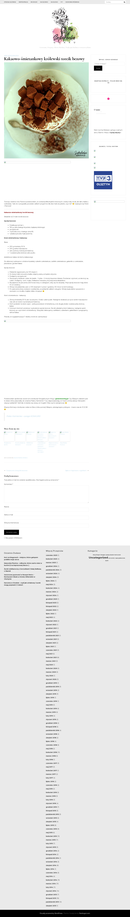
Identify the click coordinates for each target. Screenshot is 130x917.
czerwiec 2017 (51, 763)
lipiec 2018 (50, 741)
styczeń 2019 (51, 719)
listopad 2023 (51, 603)
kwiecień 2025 (51, 559)
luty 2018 (49, 760)
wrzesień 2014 (51, 862)
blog (94, 554)
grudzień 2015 (51, 807)
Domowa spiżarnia (72, 2)
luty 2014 (49, 887)
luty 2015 (49, 843)
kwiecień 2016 (51, 792)
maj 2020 (49, 665)
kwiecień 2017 (51, 770)
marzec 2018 (51, 756)
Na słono (54, 2)
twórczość (117, 554)
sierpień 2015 (51, 822)
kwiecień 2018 (51, 752)
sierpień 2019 (51, 694)
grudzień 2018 (51, 723)
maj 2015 (49, 832)
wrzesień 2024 (51, 573)
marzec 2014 (51, 884)
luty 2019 (49, 716)
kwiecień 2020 (51, 668)
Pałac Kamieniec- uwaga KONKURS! (24, 416)
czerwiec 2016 (51, 785)
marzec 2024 (51, 592)
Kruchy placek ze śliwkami (20, 443)
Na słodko (44, 2)
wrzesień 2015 (51, 818)
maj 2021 (49, 654)
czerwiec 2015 (51, 829)
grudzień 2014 (51, 851)
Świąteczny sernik (7, 443)
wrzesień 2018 (51, 734)
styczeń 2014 (51, 891)
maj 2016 (49, 789)
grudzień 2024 (51, 566)
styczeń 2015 (51, 847)
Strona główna (10, 2)
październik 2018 (52, 730)
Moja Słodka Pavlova (63, 443)
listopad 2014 (51, 854)
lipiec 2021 (50, 646)
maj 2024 (49, 584)
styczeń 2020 (51, 679)
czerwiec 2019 (51, 701)
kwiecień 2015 (51, 836)
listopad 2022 (51, 606)
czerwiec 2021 (51, 650)
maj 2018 (49, 749)
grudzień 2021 (51, 628)
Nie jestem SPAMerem (13, 538)
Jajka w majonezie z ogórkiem (76, 470)
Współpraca (23, 2)
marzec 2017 (51, 774)
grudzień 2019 (51, 683)
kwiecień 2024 (51, 588)
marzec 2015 (51, 840)
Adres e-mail (8, 515)
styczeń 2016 (51, 803)
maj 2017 (49, 767)
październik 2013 (52, 902)
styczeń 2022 (51, 625)
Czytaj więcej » (115, 132)
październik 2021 (52, 635)
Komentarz (8, 484)
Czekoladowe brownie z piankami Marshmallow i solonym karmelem (42, 447)
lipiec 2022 (50, 614)
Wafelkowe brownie (29, 443)
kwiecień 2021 (51, 657)
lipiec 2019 (50, 697)
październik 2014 (52, 858)
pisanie (111, 554)
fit (62, 2)
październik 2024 (52, 570)
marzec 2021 (51, 661)
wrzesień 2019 (51, 690)
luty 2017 (49, 778)
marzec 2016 (51, 796)
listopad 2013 (51, 898)
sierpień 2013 (51, 906)
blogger (103, 554)
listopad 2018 (51, 727)
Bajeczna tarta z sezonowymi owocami (53, 444)
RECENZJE (34, 2)
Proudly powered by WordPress (51, 913)
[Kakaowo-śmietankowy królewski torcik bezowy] (46, 158)
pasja (107, 554)
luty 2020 (49, 676)
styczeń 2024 (51, 595)
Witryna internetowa (11, 523)
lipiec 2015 (50, 825)
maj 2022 (49, 617)
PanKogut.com (84, 913)
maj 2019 (49, 705)
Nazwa (6, 507)
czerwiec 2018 (51, 745)
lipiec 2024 (50, 581)
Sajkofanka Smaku (21, 457)
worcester (111, 558)
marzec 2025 (51, 562)
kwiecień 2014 (51, 880)
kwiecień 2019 (51, 708)
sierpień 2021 (51, 643)
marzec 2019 (51, 712)
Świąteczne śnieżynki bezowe (16, 470)
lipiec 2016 (50, 781)
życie (106, 560)
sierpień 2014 (51, 865)
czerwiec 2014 (51, 873)
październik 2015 (52, 814)
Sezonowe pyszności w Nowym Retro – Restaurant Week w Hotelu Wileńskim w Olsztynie (19, 577)
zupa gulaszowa (120, 558)
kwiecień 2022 (51, 621)
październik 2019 (52, 687)
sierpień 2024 (51, 577)
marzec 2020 (51, 672)
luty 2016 (49, 800)
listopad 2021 (51, 632)
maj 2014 (49, 876)
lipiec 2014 (50, 869)
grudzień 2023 (51, 599)
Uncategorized (11, 55)
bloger (98, 554)
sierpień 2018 (51, 738)
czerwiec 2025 (51, 555)
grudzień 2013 (51, 895)
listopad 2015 (51, 811)
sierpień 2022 (51, 610)
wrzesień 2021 (51, 639)
